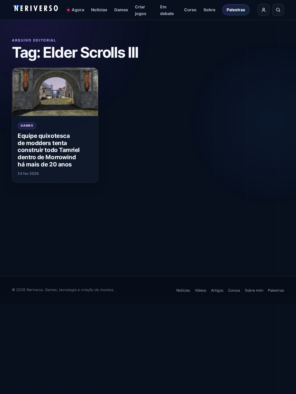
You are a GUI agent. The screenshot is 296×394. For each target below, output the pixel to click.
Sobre (209, 9)
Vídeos (200, 290)
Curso (190, 9)
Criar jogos (140, 10)
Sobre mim (254, 290)
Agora (78, 9)
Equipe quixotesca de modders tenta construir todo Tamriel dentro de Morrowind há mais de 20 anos (49, 150)
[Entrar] (264, 10)
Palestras (236, 9)
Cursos (234, 290)
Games (121, 9)
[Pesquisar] (278, 10)
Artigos (217, 290)
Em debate (167, 10)
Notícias (99, 9)
